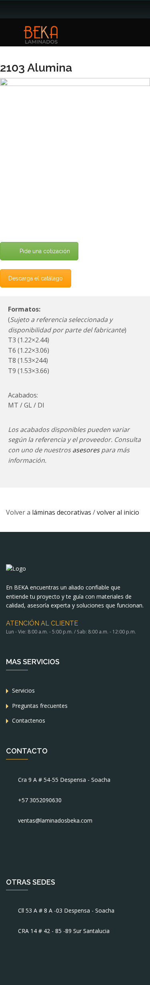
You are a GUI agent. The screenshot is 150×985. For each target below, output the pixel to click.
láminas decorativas (61, 512)
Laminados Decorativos (67, 82)
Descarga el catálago (35, 278)
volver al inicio (118, 512)
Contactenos (28, 720)
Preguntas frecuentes (40, 705)
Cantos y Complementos (68, 127)
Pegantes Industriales (64, 142)
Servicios (23, 690)
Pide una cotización (45, 251)
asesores (86, 450)
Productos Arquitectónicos (70, 112)
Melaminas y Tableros (64, 97)
